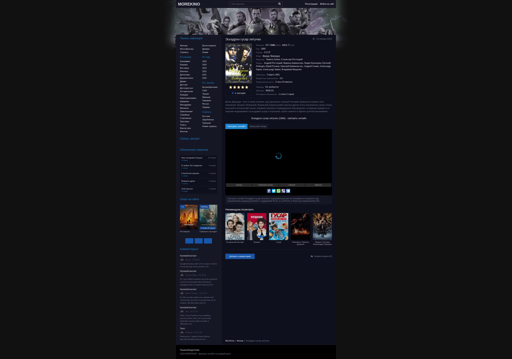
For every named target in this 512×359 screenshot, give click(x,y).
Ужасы (183, 125)
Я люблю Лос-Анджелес (191, 165)
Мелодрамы (185, 105)
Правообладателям (189, 350)
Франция (206, 97)
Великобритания (209, 87)
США (204, 90)
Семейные (185, 115)
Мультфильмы (187, 49)
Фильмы (184, 45)
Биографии (185, 61)
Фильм (266, 56)
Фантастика (185, 128)
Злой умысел (187, 189)
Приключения (186, 111)
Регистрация (311, 4)
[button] (189, 241)
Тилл (182, 328)
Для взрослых (186, 88)
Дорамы (206, 49)
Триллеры (184, 121)
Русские (206, 116)
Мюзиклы (184, 108)
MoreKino (230, 341)
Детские (183, 85)
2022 (204, 71)
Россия (205, 104)
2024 (204, 64)
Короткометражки (188, 98)
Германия (206, 100)
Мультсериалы (209, 45)
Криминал (184, 101)
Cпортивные (185, 118)
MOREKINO (189, 4)
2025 (204, 61)
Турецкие (206, 123)
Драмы (183, 81)
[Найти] (279, 4)
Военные (184, 71)
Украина (206, 107)
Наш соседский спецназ (191, 158)
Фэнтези (184, 131)
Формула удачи (188, 181)
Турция (205, 94)
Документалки (186, 78)
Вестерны (184, 68)
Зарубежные (208, 119)
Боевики (184, 64)
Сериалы (184, 52)
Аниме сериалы (209, 126)
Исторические (186, 91)
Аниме (205, 52)
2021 (204, 75)
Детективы (185, 75)
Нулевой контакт (188, 256)
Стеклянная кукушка (190, 173)
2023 (204, 68)
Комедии (184, 95)
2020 (204, 78)
